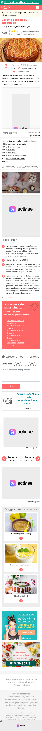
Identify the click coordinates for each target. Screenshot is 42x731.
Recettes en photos (18, 12)
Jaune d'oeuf (12, 81)
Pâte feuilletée (28, 81)
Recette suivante (29, 459)
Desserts (27, 75)
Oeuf (20, 81)
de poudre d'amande (17, 144)
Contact (31, 713)
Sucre (36, 81)
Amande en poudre (31, 78)
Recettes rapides (16, 78)
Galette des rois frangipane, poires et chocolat (15, 342)
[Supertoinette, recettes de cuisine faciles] (5, 7)
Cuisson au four (12, 75)
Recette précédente (15, 459)
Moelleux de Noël (21, 596)
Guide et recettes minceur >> (21, 2)
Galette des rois (7, 84)
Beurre (4, 81)
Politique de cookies (25, 720)
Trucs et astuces (22, 685)
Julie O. (11, 297)
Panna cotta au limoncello (21, 565)
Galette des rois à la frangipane (15, 322)
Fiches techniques (25, 682)
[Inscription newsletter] (21, 654)
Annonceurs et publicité (15, 713)
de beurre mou (13, 147)
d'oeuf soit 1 (12, 153)
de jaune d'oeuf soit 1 (16, 159)
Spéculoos (18, 84)
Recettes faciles (14, 679)
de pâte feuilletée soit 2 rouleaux (22, 141)
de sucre (11, 150)
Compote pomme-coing (21, 534)
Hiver (21, 75)
